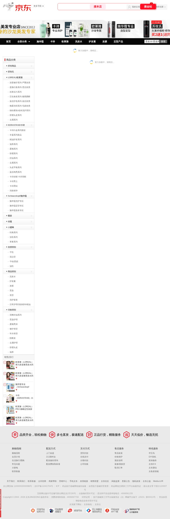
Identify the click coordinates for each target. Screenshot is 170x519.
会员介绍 (16, 457)
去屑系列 (14, 120)
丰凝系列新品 (16, 135)
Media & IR (158, 481)
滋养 (12, 352)
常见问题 (16, 464)
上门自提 (50, 453)
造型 (12, 295)
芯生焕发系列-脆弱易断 (20, 96)
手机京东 (74, 481)
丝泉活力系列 (16, 92)
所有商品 (12, 66)
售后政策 (119, 453)
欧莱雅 (65, 41)
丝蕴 (10, 221)
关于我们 (11, 481)
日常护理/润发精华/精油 (20, 304)
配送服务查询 (52, 460)
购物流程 (16, 453)
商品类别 (12, 271)
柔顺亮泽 (14, 324)
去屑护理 (14, 343)
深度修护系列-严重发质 (20, 82)
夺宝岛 (152, 453)
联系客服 (16, 471)
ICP (57, 486)
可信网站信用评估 (38, 510)
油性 (12, 266)
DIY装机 (152, 457)
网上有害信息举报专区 (94, 510)
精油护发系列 (16, 139)
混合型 (13, 257)
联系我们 (21, 481)
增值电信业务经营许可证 (86, 501)
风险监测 (115, 481)
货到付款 (84, 453)
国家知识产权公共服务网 (131, 510)
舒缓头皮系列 (16, 115)
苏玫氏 (11, 72)
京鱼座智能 (154, 471)
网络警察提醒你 (57, 510)
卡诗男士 (14, 181)
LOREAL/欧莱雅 (15, 77)
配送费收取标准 (53, 464)
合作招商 (42, 481)
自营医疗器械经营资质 (99, 486)
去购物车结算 (158, 7)
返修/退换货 (120, 464)
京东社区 (105, 481)
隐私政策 (136, 481)
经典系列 (14, 232)
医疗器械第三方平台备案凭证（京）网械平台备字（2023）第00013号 (124, 497)
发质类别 (12, 247)
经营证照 (86, 497)
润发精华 (14, 190)
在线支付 (84, 457)
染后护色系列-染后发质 (20, 101)
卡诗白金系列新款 (18, 130)
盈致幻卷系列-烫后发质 (20, 87)
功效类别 (12, 310)
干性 (12, 252)
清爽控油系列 (16, 315)
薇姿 (10, 216)
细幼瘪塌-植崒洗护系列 (20, 110)
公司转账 (84, 464)
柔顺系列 (14, 149)
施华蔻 (40, 41)
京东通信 (153, 468)
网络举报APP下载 (113, 510)
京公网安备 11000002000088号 (17, 486)
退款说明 (119, 460)
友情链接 (84, 481)
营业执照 (163, 497)
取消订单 (119, 468)
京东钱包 (88, 504)
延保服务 (153, 460)
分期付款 (84, 460)
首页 (8, 41)
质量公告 (126, 481)
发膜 (104, 41)
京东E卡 (152, 464)
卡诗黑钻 (14, 186)
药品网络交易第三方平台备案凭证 (126, 486)
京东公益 (147, 481)
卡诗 (52, 41)
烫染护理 (14, 319)
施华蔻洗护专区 (17, 201)
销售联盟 (94, 481)
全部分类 (22, 41)
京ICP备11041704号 (43, 486)
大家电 (15, 468)
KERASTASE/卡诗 (16, 125)
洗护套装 (14, 300)
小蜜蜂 (11, 227)
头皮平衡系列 (16, 167)
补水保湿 (14, 333)
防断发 (13, 338)
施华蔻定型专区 (17, 206)
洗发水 (78, 41)
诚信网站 (75, 510)
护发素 (92, 41)
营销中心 (63, 481)
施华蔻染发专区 (17, 210)
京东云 (98, 504)
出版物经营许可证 (87, 493)
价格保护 (119, 457)
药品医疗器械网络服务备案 (74, 486)
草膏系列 (14, 242)
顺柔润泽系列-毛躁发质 (20, 106)
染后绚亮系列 (16, 172)
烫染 (12, 290)
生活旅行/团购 (18, 460)
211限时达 (51, 457)
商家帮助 (53, 481)
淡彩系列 (14, 237)
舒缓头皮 (14, 347)
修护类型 (14, 329)
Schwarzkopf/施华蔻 (17, 196)
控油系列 (14, 158)
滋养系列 (14, 144)
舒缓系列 (14, 153)
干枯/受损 (14, 261)
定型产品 (118, 41)
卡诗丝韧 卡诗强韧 (18, 177)
